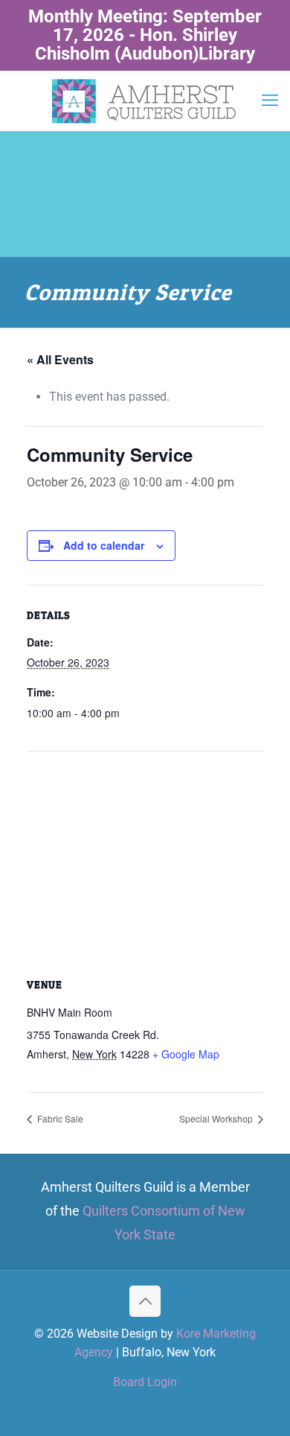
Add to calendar (103, 545)
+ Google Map (185, 1053)
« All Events (60, 359)
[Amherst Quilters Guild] (145, 100)
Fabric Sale (59, 1118)
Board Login (145, 1382)
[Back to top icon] (145, 1301)
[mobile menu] (270, 100)
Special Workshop (217, 1118)
